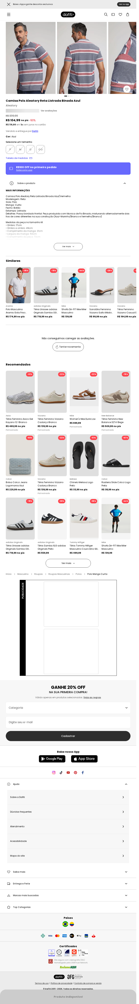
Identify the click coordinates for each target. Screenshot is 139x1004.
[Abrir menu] (9, 14)
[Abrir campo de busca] (106, 14)
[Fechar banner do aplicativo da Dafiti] (9, 4)
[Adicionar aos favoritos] (126, 89)
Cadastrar (68, 736)
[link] (68, 14)
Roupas (38, 574)
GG (40, 149)
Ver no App (124, 4)
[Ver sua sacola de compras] (127, 14)
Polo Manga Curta (97, 574)
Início (9, 574)
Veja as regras (92, 697)
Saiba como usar (24, 170)
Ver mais (66, 246)
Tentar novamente (70, 346)
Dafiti (35, 131)
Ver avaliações (49, 110)
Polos (79, 574)
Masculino (23, 574)
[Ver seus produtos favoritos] (120, 14)
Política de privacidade (61, 983)
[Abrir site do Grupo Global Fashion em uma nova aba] (75, 977)
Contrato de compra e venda (88, 983)
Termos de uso (42, 983)
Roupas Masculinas (59, 574)
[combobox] (68, 708)
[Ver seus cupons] (113, 14)
